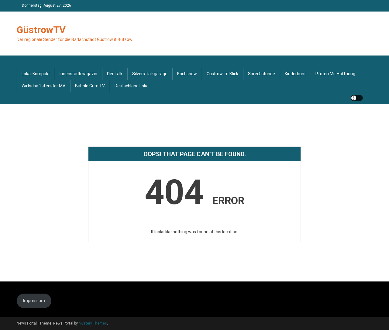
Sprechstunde (261, 73)
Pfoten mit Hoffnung (335, 73)
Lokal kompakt (36, 73)
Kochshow (187, 73)
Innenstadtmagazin (78, 73)
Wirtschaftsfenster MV (43, 85)
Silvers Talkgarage (149, 73)
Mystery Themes (93, 323)
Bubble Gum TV (90, 85)
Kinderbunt (295, 73)
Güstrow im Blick (222, 73)
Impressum (34, 300)
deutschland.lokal (132, 85)
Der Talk (114, 73)
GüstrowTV (41, 29)
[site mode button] (357, 98)
